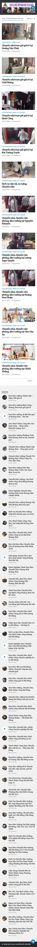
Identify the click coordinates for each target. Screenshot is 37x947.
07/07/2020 (6, 51)
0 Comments (16, 51)
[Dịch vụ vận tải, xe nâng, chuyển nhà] (18, 170)
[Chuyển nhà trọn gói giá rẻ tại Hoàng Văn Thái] (18, 31)
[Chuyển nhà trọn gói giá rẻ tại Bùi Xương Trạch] (18, 135)
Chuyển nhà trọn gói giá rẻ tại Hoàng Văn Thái (17, 47)
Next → (31, 381)
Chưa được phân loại (11, 42)
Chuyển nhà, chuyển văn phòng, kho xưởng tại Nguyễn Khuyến (17, 221)
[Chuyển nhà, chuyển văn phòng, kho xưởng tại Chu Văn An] (18, 315)
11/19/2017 (6, 189)
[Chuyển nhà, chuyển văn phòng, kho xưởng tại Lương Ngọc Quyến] (18, 241)
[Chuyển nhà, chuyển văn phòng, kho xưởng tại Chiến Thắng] (18, 352)
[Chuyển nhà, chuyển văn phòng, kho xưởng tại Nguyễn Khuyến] (18, 204)
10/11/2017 (6, 226)
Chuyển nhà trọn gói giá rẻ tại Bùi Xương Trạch (17, 151)
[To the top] (33, 942)
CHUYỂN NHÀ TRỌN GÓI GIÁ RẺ (13, 76)
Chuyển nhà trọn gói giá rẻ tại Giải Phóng (17, 81)
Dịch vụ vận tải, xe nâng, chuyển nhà (14, 185)
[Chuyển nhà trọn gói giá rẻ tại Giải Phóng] (18, 65)
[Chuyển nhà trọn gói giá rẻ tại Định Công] (18, 100)
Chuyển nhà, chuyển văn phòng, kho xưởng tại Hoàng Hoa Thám (17, 295)
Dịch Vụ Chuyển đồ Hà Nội (19, 944)
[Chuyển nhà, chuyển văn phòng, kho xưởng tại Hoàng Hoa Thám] (18, 278)
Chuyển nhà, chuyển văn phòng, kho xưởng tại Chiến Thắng (16, 368)
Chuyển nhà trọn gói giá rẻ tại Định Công (17, 117)
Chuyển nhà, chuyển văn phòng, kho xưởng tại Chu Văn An (18, 332)
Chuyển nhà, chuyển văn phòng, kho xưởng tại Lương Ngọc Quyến (16, 258)
